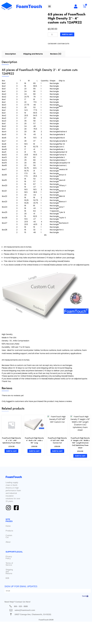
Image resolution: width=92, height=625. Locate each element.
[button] (49, 6)
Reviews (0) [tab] (55, 54)
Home (8, 526)
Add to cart (67, 34)
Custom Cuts (63, 44)
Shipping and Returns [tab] (33, 54)
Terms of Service (9, 564)
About (8, 542)
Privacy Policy (9, 557)
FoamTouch (29, 6)
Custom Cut (9, 536)
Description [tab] (10, 54)
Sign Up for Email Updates (20, 586)
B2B (7, 578)
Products (9, 531)
